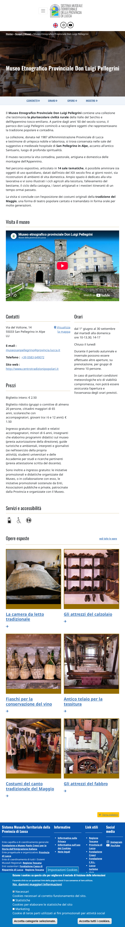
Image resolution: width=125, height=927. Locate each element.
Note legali (64, 851)
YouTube (115, 845)
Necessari (22, 891)
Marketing (22, 909)
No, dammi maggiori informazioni (37, 884)
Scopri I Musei (23, 33)
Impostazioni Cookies (62, 870)
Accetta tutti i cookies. (94, 921)
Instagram (116, 842)
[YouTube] (70, 25)
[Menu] (43, 11)
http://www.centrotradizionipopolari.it (32, 369)
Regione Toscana (32, 862)
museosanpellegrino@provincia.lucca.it (33, 350)
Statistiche (22, 900)
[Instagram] (63, 25)
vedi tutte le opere (108, 538)
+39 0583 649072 (32, 357)
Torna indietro (110, 814)
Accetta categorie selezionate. (35, 921)
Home (9, 33)
